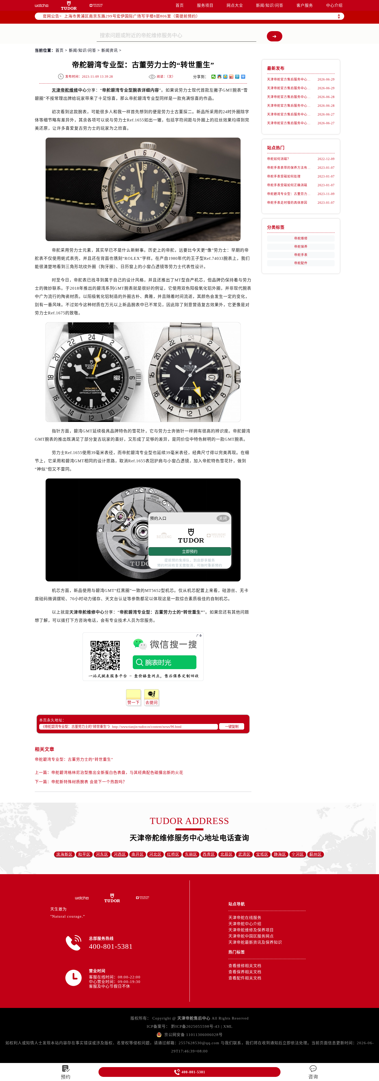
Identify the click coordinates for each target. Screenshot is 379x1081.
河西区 (120, 854)
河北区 (155, 854)
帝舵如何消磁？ (279, 159)
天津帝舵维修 (65, 90)
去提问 (151, 703)
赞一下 (133, 703)
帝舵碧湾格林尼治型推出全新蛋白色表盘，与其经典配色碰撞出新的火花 (117, 772)
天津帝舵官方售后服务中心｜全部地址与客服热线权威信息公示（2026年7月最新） (290, 123)
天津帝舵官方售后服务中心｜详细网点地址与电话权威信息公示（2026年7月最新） (290, 114)
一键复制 (231, 727)
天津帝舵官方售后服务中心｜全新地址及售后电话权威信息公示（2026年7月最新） (290, 88)
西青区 (209, 854)
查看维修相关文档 (244, 966)
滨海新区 (64, 854)
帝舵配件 (301, 263)
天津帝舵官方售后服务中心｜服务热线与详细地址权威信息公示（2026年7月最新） (290, 97)
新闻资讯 (109, 50)
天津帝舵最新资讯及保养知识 (255, 942)
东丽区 (191, 854)
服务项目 (205, 5)
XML (228, 1026)
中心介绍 (334, 5)
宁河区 (298, 854)
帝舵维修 (301, 238)
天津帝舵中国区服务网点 (251, 936)
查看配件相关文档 (244, 978)
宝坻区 (262, 854)
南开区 (137, 854)
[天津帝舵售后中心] (41, 5)
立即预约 (189, 551)
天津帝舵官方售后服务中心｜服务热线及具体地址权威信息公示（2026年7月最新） (290, 106)
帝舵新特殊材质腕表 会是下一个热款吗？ (89, 782)
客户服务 (304, 5)
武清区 (244, 854)
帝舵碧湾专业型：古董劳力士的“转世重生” (74, 759)
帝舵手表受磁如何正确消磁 (287, 185)
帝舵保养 (301, 247)
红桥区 (173, 854)
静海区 (280, 854)
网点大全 (235, 5)
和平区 (84, 854)
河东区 (102, 854)
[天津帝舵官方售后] (96, 5)
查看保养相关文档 (244, 972)
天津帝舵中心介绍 (244, 924)
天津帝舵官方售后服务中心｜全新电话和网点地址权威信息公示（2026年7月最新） (290, 79)
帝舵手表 (301, 255)
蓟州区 (315, 854)
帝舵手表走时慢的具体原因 (287, 203)
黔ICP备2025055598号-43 (195, 1026)
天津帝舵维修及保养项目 (251, 930)
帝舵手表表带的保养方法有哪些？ (290, 168)
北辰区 (226, 854)
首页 (180, 5)
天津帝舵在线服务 (244, 918)
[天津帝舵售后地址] (69, 5)
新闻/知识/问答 (269, 5)
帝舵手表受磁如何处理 (284, 176)
